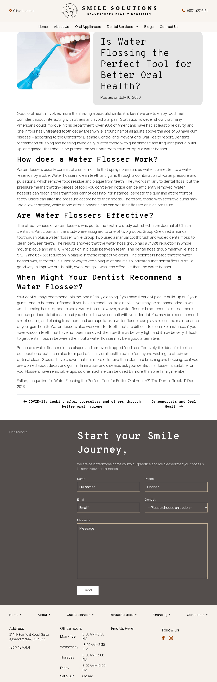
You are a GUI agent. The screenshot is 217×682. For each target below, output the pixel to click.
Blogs (149, 26)
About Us (61, 26)
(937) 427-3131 (197, 10)
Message (83, 520)
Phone (149, 479)
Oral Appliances (88, 26)
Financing (160, 614)
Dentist (150, 499)
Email (80, 499)
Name (81, 479)
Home (43, 26)
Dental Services (120, 26)
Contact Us (169, 26)
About (42, 614)
